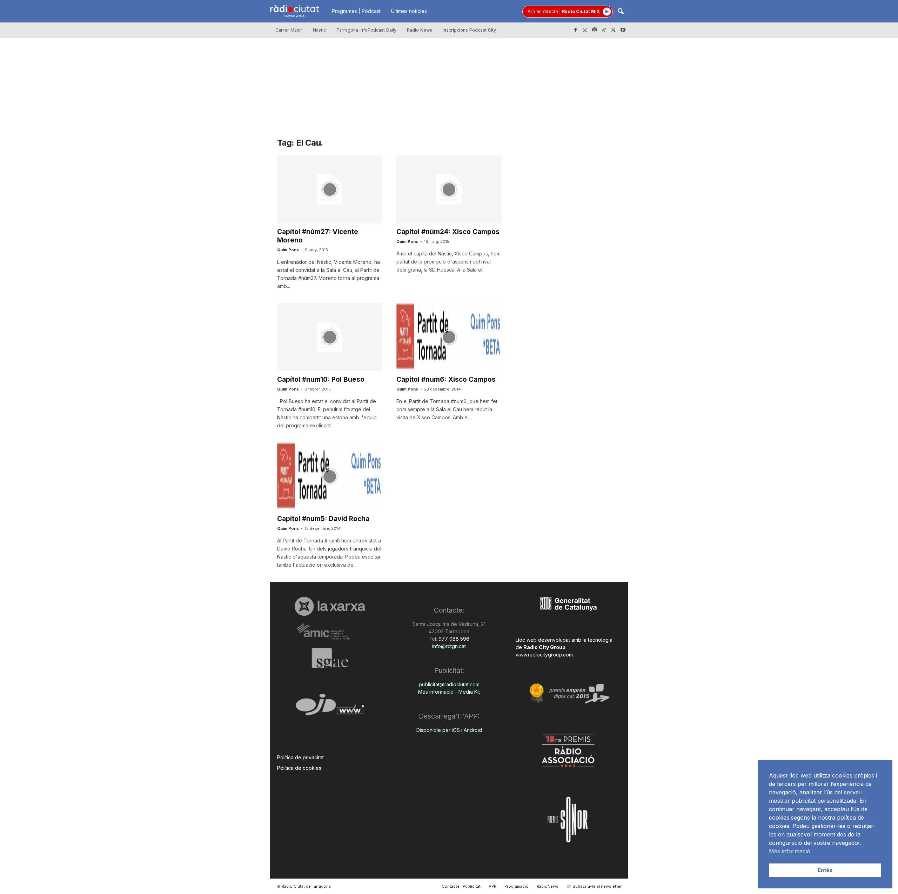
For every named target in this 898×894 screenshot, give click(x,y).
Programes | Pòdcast (356, 11)
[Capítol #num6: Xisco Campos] (449, 337)
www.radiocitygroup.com (544, 655)
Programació (516, 886)
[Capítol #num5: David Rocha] (329, 476)
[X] (613, 30)
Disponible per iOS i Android (449, 730)
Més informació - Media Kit (449, 692)
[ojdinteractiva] (330, 707)
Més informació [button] (789, 851)
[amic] (330, 631)
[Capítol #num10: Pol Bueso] (329, 337)
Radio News (419, 30)
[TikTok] (604, 30)
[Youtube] (623, 30)
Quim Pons (288, 249)
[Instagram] (585, 30)
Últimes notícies (409, 11)
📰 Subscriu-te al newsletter (594, 886)
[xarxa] (330, 606)
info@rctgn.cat (449, 646)
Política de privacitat (300, 757)
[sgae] (330, 658)
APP (492, 886)
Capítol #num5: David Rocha (323, 519)
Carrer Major (288, 30)
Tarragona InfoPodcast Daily (366, 30)
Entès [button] (825, 870)
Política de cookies (299, 768)
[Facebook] (575, 30)
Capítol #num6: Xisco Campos (446, 379)
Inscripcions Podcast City (469, 30)
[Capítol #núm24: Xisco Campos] (449, 189)
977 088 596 (453, 639)
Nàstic (319, 30)
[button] (620, 12)
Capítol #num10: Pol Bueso (320, 379)
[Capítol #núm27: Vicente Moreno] (329, 189)
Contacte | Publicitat (461, 886)
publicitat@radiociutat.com (449, 684)
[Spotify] (594, 30)
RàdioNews (547, 886)
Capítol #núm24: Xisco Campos (448, 232)
